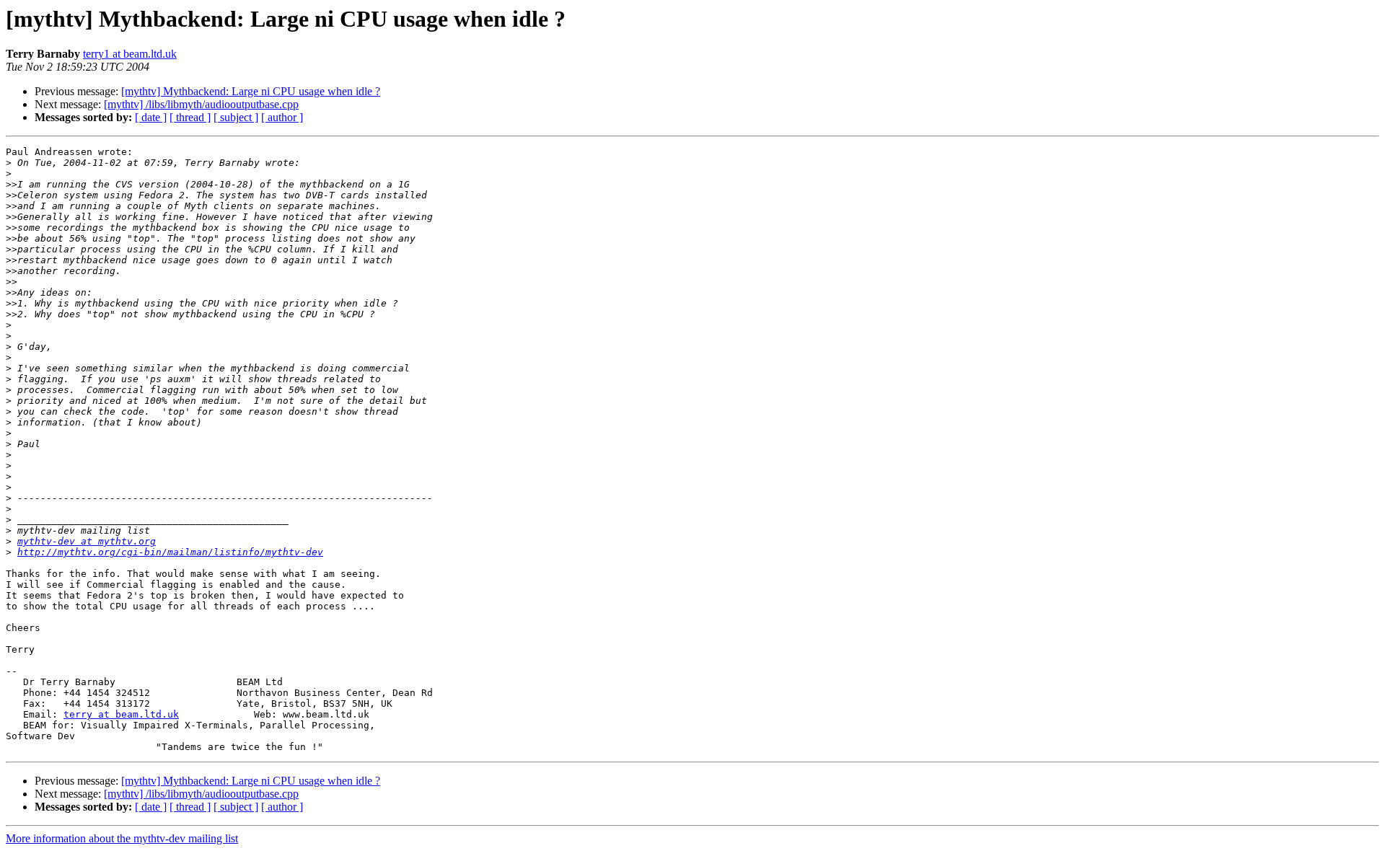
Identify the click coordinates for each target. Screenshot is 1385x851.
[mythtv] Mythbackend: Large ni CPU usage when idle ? (250, 91)
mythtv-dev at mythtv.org (86, 541)
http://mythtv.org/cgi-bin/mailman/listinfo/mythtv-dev (170, 552)
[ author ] (282, 117)
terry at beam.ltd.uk (121, 714)
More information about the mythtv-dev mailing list (122, 838)
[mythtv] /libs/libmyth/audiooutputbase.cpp (201, 104)
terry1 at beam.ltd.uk (130, 54)
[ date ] (151, 117)
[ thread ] (190, 117)
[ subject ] (236, 117)
